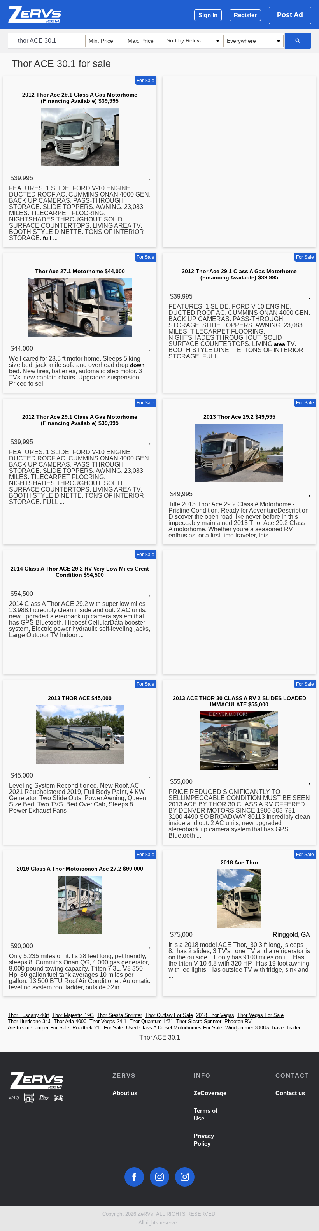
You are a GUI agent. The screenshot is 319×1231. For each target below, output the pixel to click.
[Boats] (44, 1098)
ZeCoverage (210, 1093)
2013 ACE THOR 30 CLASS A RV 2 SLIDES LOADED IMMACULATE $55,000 (239, 701)
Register (245, 15)
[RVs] (29, 1098)
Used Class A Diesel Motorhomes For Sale (174, 1028)
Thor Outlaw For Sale (169, 1015)
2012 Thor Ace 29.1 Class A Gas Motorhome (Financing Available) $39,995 (79, 97)
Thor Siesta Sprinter (119, 1015)
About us (124, 1093)
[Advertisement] (239, 139)
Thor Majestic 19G (73, 1015)
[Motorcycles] (58, 1098)
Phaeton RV (238, 1021)
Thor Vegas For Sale (260, 1015)
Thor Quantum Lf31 (151, 1021)
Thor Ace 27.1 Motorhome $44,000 (80, 271)
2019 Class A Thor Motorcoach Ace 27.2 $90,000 (80, 869)
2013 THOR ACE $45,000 (80, 698)
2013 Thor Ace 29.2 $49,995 (239, 417)
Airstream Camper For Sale (38, 1028)
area (279, 344)
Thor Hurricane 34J (29, 1021)
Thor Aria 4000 (70, 1021)
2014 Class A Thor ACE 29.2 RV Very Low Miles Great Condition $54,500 (80, 571)
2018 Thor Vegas (215, 1015)
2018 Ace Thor (239, 862)
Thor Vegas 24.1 (107, 1021)
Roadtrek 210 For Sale (97, 1028)
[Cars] (14, 1098)
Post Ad (290, 15)
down (137, 365)
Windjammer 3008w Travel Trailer (262, 1028)
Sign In (207, 15)
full (47, 238)
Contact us (290, 1093)
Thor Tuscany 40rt (28, 1015)
